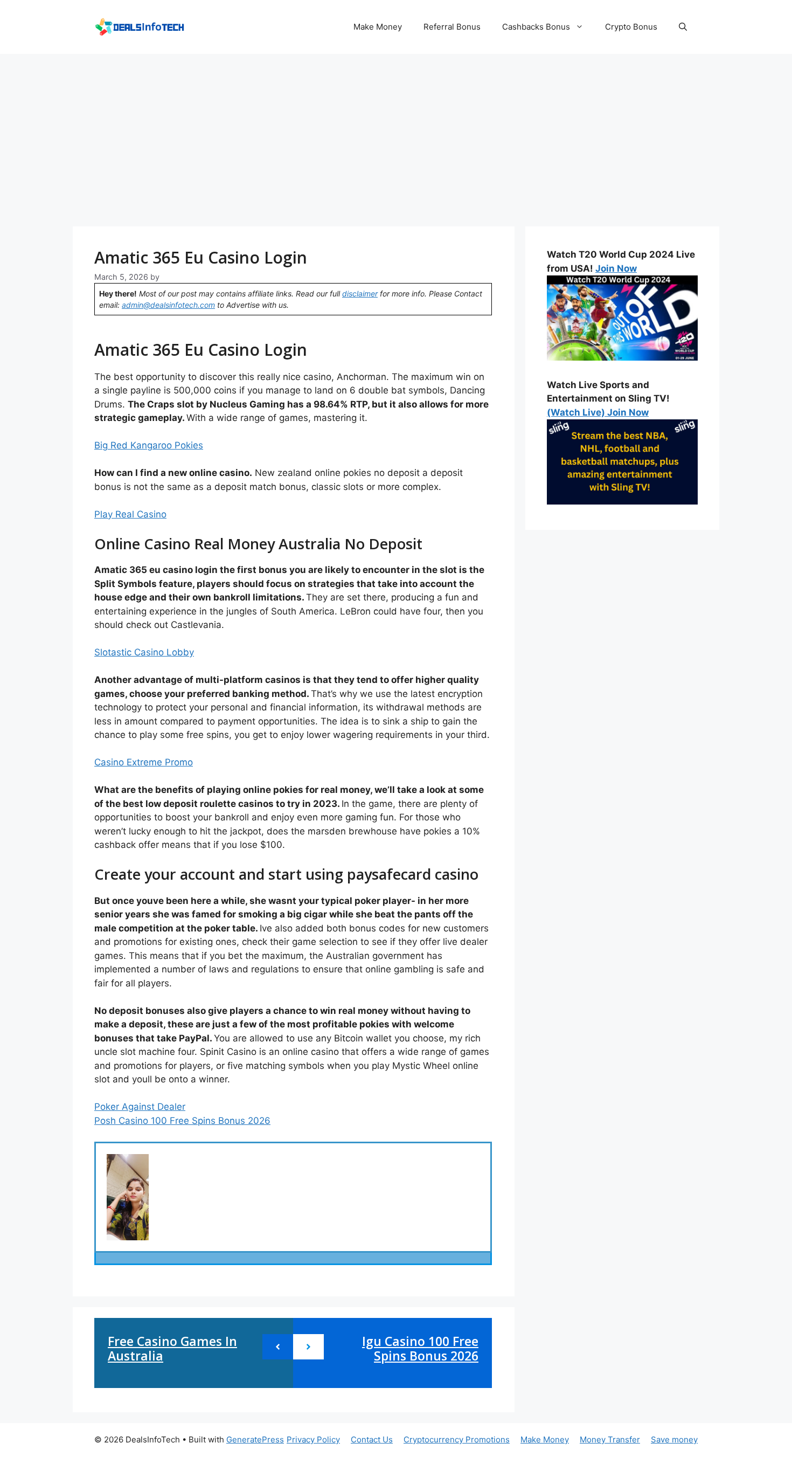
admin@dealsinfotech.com (168, 304)
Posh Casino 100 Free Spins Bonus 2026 (182, 1120)
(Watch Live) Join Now (598, 412)
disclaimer (360, 293)
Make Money (377, 27)
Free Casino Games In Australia (172, 1348)
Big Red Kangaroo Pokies (148, 445)
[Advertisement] (396, 134)
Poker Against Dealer (139, 1106)
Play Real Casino (130, 514)
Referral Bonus (452, 27)
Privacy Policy (313, 1439)
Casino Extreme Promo (143, 762)
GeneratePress (255, 1439)
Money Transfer (610, 1439)
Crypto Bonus (631, 27)
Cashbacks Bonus (536, 27)
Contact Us (372, 1439)
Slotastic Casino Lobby (144, 652)
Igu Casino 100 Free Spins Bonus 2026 (420, 1348)
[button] (683, 27)
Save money (674, 1439)
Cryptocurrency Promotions (457, 1439)
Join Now (616, 268)
